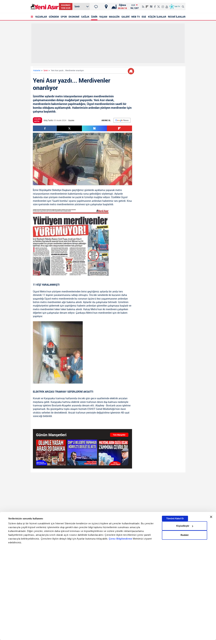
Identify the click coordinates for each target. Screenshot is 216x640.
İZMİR (94, 16)
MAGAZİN (114, 16)
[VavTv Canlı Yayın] (174, 6)
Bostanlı (56, 405)
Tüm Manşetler (119, 434)
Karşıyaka (49, 398)
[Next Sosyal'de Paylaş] (151, 5)
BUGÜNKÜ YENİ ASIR (65, 6)
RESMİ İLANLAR (176, 16)
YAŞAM (103, 16)
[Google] (122, 120)
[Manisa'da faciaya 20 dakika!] (51, 452)
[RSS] (143, 5)
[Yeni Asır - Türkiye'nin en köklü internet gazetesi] (45, 7)
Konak (36, 398)
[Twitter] (158, 5)
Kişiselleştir (182, 525)
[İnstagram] (163, 5)
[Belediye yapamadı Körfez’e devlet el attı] (82, 452)
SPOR (64, 16)
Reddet (184, 535)
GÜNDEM (54, 16)
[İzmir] (96, 6)
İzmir (46, 70)
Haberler (36, 70)
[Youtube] (167, 5)
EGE (144, 16)
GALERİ (125, 16)
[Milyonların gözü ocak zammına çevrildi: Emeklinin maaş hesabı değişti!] (113, 452)
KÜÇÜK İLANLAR (157, 16)
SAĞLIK (85, 16)
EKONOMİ (74, 16)
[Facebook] (155, 5)
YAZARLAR (41, 16)
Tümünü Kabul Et (175, 518)
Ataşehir (66, 405)
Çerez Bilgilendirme (121, 538)
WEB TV (135, 16)
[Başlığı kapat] (211, 517)
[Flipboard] (147, 5)
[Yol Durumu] (106, 6)
